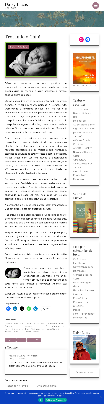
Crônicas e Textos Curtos (18, 47)
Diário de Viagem (82, 282)
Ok (41, 400)
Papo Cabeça (80, 298)
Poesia (76, 310)
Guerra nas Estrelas (55, 323)
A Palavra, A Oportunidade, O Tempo (82, 163)
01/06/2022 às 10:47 (17, 359)
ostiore (90, 372)
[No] (100, 396)
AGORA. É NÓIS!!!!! (82, 148)
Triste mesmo (80, 109)
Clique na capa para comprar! (84, 85)
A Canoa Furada (81, 140)
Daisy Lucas (10, 340)
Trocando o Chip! (34, 340)
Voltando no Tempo (17, 386)
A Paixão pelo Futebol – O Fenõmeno (80, 175)
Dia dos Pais (79, 121)
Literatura (21, 340)
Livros (76, 286)
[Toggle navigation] (95, 5)
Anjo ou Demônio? (47, 386)
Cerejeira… (78, 144)
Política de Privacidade (56, 400)
